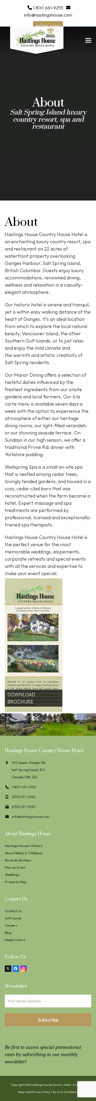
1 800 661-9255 (48, 7)
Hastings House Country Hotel (51, 1085)
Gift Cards (13, 918)
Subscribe (48, 1020)
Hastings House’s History (24, 846)
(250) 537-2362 (23, 797)
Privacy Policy (41, 1092)
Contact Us (13, 911)
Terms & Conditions (65, 1092)
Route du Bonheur (18, 860)
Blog (8, 932)
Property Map (16, 882)
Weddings (12, 874)
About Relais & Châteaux (23, 853)
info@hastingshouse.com (48, 15)
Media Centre (15, 940)
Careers (11, 925)
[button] (88, 40)
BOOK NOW (48, 26)
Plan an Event (15, 867)
